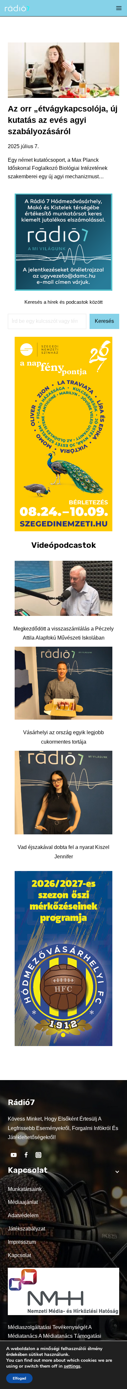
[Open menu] (119, 8)
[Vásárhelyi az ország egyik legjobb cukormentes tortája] (63, 683)
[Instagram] (38, 1155)
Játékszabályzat (26, 1228)
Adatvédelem (23, 1215)
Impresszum (22, 1242)
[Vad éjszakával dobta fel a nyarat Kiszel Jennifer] (63, 792)
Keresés (104, 321)
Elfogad (19, 1378)
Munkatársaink (25, 1189)
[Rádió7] (17, 8)
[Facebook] (26, 1155)
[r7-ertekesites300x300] (63, 289)
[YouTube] (14, 1155)
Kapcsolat (19, 1255)
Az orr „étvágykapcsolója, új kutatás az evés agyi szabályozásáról (63, 120)
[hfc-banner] (63, 1044)
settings (72, 1366)
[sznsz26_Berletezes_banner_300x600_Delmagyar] (63, 529)
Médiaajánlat (23, 1202)
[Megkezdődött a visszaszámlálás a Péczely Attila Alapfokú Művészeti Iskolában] (63, 588)
